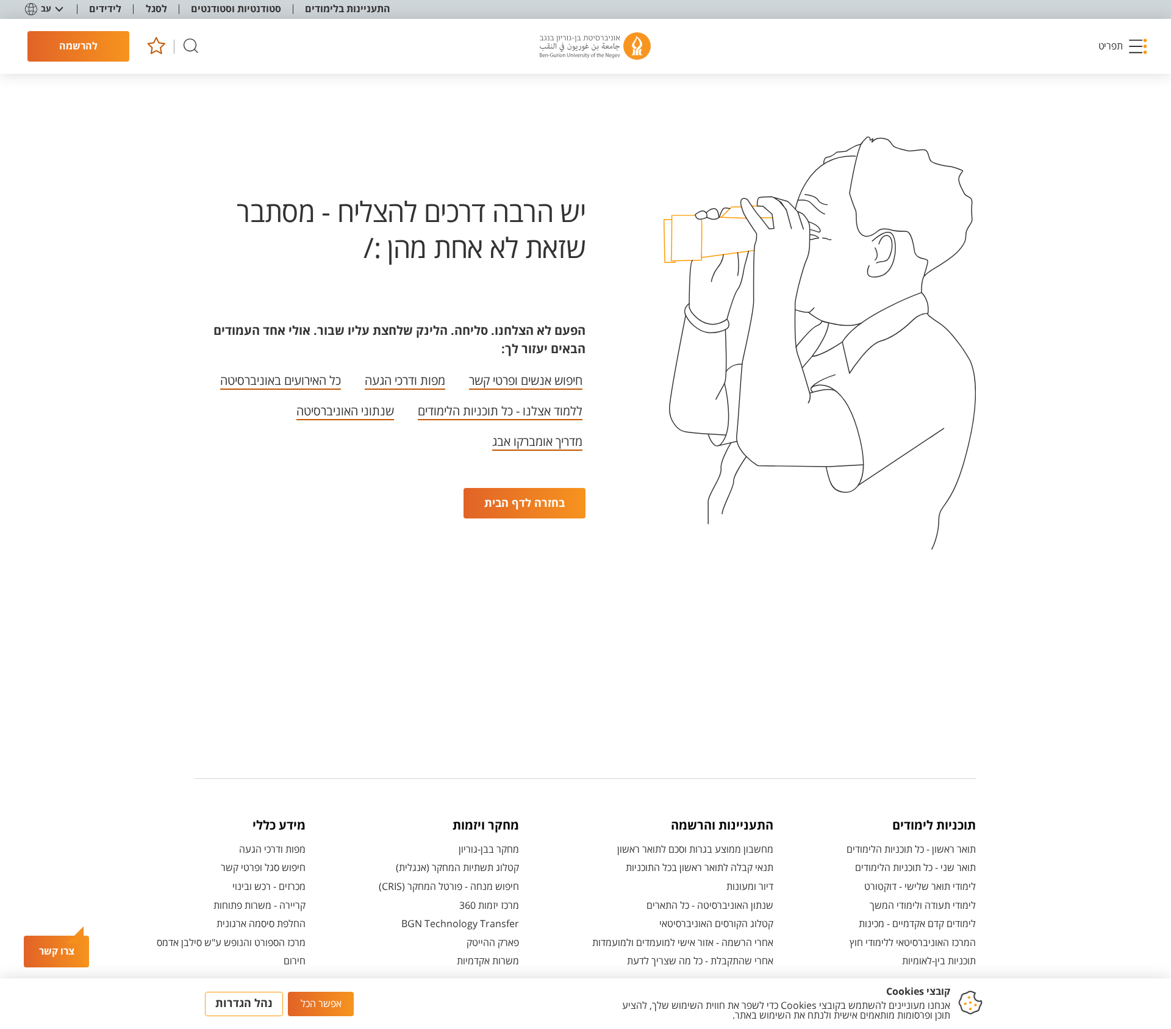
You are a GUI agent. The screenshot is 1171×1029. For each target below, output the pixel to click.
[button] (1123, 46)
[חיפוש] (190, 46)
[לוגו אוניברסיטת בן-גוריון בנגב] (595, 46)
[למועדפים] (156, 47)
